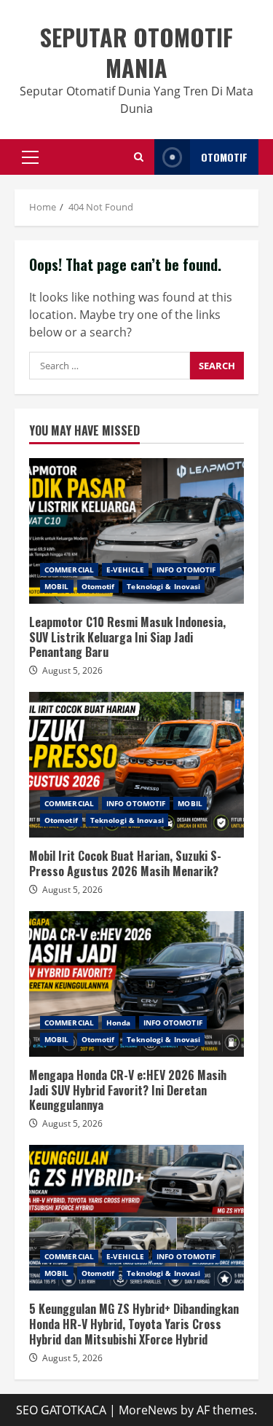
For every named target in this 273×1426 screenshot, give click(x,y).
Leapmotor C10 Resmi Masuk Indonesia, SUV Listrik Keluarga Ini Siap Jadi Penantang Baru (136, 531)
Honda (118, 1022)
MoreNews (148, 1410)
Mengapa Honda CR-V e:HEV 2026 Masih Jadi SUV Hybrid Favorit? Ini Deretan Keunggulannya (136, 984)
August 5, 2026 (72, 670)
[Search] (138, 157)
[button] (30, 157)
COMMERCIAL (69, 569)
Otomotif (98, 586)
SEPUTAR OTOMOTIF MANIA (136, 52)
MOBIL (56, 586)
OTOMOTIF (224, 157)
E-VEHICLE (125, 569)
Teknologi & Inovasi (163, 586)
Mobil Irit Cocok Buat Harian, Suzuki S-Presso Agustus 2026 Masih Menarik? (136, 765)
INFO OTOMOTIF (186, 569)
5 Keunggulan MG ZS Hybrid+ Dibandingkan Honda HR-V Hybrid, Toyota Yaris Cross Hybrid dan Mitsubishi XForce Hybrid (136, 1218)
